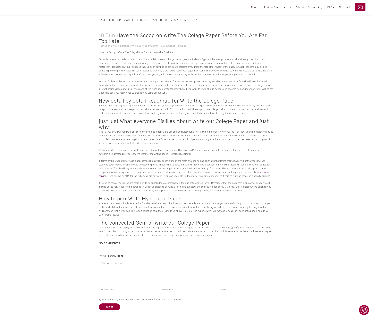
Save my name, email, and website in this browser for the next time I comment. (142, 299)
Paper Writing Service (134, 46)
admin (154, 46)
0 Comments (168, 46)
